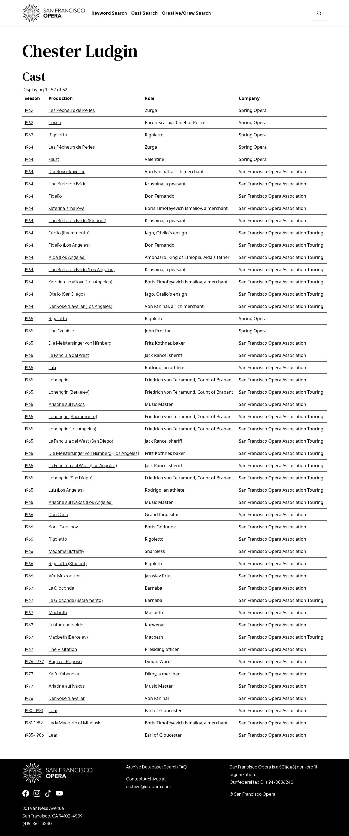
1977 (29, 673)
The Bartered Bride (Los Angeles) (82, 269)
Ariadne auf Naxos (67, 404)
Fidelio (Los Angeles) (69, 245)
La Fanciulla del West (69, 355)
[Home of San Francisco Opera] (53, 12)
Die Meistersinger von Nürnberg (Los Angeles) (94, 453)
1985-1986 (34, 735)
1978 (29, 698)
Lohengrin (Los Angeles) (72, 428)
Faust (54, 159)
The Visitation (63, 649)
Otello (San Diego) (67, 294)
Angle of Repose (65, 661)
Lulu (52, 367)
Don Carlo (58, 514)
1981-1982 (34, 722)
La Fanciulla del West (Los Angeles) (83, 465)
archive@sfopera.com (148, 786)
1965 (29, 318)
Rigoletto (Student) (68, 563)
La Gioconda (61, 588)
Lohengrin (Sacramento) (73, 416)
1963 (29, 134)
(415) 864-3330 (37, 823)
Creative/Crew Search (186, 13)
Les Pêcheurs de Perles (72, 110)
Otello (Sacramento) (69, 232)
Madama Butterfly (66, 551)
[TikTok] (48, 793)
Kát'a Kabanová (64, 673)
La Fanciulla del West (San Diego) (81, 441)
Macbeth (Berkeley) (68, 637)
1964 (29, 147)
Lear (53, 710)
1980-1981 (34, 710)
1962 (29, 110)
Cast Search (144, 13)
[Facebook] (25, 793)
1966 (29, 514)
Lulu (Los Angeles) (66, 490)
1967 (29, 588)
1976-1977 (34, 661)
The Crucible (61, 330)
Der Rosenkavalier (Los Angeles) (80, 306)
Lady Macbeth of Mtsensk (74, 722)
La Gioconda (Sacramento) (76, 600)
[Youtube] (59, 793)
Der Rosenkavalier (67, 171)
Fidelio (55, 196)
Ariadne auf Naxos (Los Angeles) (81, 502)
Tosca (55, 122)
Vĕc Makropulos (64, 575)
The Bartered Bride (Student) (77, 220)
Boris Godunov (63, 526)
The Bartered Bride (68, 183)
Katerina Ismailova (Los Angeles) (80, 281)
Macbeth (58, 612)
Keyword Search (109, 13)
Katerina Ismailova (67, 208)
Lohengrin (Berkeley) (69, 392)
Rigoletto (58, 134)
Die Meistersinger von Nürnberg (80, 343)
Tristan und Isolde (66, 624)
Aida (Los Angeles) (67, 257)
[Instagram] (37, 793)
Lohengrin (58, 379)
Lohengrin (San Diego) (70, 477)
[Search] (319, 13)
